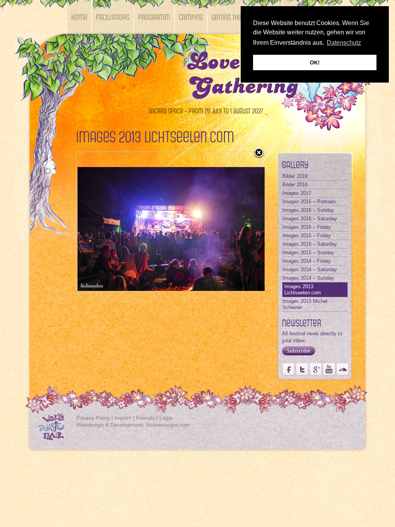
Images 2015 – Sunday (308, 252)
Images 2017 (296, 193)
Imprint (123, 418)
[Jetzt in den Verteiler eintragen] (296, 355)
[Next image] (228, 222)
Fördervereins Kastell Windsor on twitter (302, 369)
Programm (154, 17)
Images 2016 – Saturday (309, 218)
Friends (145, 418)
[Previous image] (108, 222)
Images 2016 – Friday (306, 227)
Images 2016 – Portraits (309, 201)
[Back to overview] (259, 153)
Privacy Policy (93, 418)
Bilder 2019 (294, 176)
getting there (230, 17)
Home (79, 17)
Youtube (329, 369)
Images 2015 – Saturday (309, 244)
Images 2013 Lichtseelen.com (302, 290)
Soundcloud (342, 369)
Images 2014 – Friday (306, 261)
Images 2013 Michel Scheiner (304, 304)
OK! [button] (315, 62)
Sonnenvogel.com (168, 425)
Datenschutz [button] (344, 42)
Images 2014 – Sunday (308, 278)
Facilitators (112, 17)
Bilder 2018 (294, 184)
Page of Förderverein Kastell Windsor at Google (315, 369)
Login (166, 418)
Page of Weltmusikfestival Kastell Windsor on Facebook (288, 369)
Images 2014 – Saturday (309, 269)
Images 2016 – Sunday (308, 210)
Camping (191, 17)
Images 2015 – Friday (306, 235)
